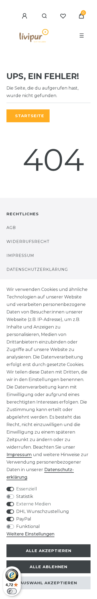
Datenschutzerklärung (37, 269)
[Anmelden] (25, 16)
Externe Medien (33, 503)
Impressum (20, 255)
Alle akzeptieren (48, 550)
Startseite (29, 115)
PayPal (23, 519)
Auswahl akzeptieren (48, 582)
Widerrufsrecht (28, 241)
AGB (11, 227)
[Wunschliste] (63, 16)
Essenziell (26, 488)
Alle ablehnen (48, 566)
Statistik (24, 496)
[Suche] (44, 16)
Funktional (28, 526)
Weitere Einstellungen (30, 534)
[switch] (12, 591)
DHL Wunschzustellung (42, 511)
